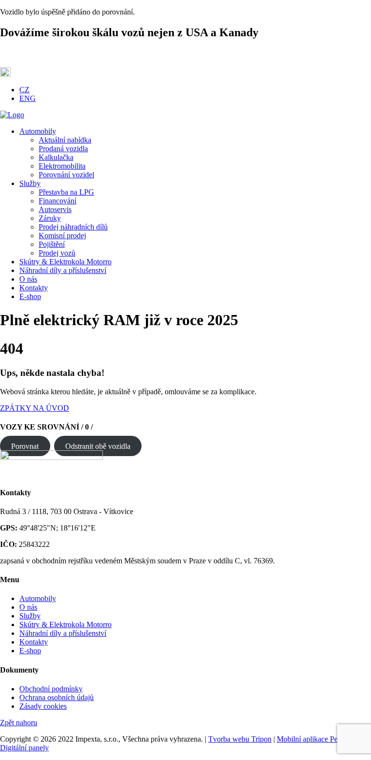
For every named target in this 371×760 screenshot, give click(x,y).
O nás (28, 607)
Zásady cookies (43, 706)
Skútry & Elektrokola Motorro (65, 624)
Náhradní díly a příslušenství (62, 633)
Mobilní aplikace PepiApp (317, 739)
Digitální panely (24, 748)
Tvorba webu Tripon (239, 739)
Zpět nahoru (18, 722)
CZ (24, 90)
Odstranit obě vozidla (97, 446)
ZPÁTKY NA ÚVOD (34, 408)
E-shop (30, 650)
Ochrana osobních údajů (56, 697)
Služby (30, 616)
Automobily (37, 598)
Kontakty (33, 642)
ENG (27, 98)
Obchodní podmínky (51, 689)
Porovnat (25, 446)
